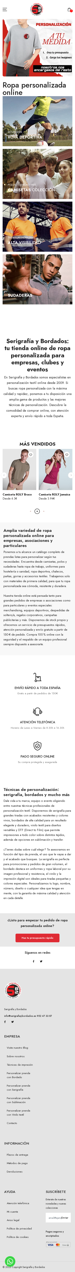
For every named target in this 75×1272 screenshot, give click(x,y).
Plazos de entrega (17, 1155)
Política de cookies (18, 1237)
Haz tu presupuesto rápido (37, 938)
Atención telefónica (18, 1203)
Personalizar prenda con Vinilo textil (18, 1113)
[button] (4, 475)
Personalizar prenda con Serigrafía (18, 1088)
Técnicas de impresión (20, 1065)
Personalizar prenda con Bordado (18, 1075)
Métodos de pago (17, 1163)
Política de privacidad (19, 1229)
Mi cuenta (12, 1212)
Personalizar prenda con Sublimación (18, 1100)
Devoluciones (14, 1172)
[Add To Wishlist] (30, 454)
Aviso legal (13, 1220)
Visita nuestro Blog (17, 1048)
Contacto (12, 1123)
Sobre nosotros (16, 1056)
